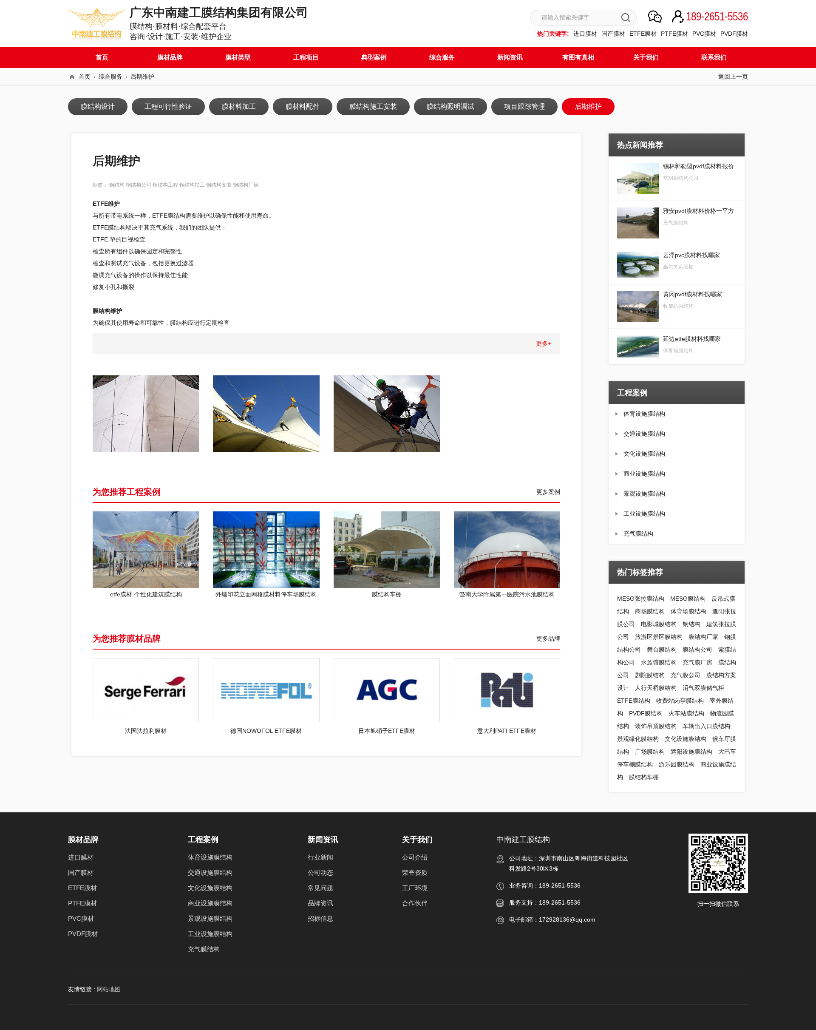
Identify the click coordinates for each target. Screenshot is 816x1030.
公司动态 (320, 872)
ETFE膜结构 (633, 700)
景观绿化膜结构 (638, 738)
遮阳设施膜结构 (691, 751)
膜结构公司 (697, 649)
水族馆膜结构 (659, 662)
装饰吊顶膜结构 (656, 726)
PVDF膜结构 (646, 713)
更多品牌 (548, 638)
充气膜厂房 (697, 662)
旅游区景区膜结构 (659, 636)
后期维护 (142, 76)
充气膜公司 (685, 675)
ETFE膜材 (643, 33)
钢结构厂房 (245, 185)
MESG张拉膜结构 (640, 598)
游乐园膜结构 (676, 764)
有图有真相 (578, 57)
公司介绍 (415, 857)
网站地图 (109, 989)
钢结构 (691, 624)
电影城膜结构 (659, 624)
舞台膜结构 (662, 649)
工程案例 (203, 839)
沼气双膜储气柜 (703, 687)
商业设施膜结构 (644, 473)
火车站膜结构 (686, 713)
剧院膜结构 (650, 675)
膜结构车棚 (644, 777)
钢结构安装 (219, 185)
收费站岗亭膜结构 (680, 700)
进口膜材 (585, 33)
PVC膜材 (704, 33)
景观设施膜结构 (644, 493)
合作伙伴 (415, 903)
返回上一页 (733, 76)
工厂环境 (415, 887)
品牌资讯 (320, 903)
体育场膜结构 (688, 611)
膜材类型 (238, 57)
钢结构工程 (165, 185)
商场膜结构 (650, 611)
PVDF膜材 (734, 33)
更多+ (543, 343)
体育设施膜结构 (644, 413)
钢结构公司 (138, 185)
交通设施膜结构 (644, 433)
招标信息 (320, 918)
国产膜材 (613, 33)
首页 (102, 57)
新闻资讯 (510, 57)
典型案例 (374, 57)
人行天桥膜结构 (656, 687)
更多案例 (548, 491)
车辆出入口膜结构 (706, 726)
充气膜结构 (638, 533)
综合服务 (442, 57)
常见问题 (320, 887)
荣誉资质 (415, 872)
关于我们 (646, 57)
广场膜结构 (650, 751)
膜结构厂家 (703, 636)
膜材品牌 (170, 57)
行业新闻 (320, 857)
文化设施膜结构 (644, 453)
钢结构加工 (192, 185)
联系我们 (714, 57)
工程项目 (306, 57)
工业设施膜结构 (644, 513)
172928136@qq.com (567, 919)
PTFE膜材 (674, 33)
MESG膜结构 (688, 598)
